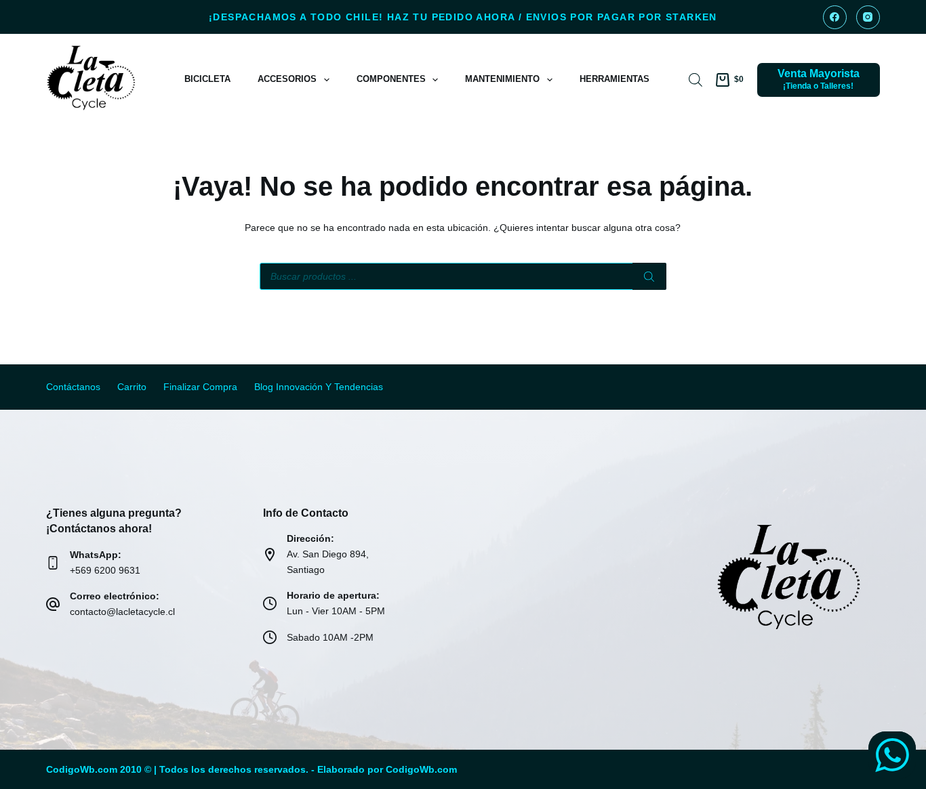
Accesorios (287, 79)
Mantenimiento (502, 79)
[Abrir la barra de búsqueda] (695, 79)
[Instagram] (868, 17)
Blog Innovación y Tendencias (318, 386)
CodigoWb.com (421, 769)
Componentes (391, 79)
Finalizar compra (200, 386)
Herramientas (614, 79)
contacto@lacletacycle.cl (122, 611)
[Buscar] (649, 276)
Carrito (131, 386)
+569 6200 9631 (105, 570)
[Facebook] (835, 17)
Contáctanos (73, 386)
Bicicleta (207, 79)
